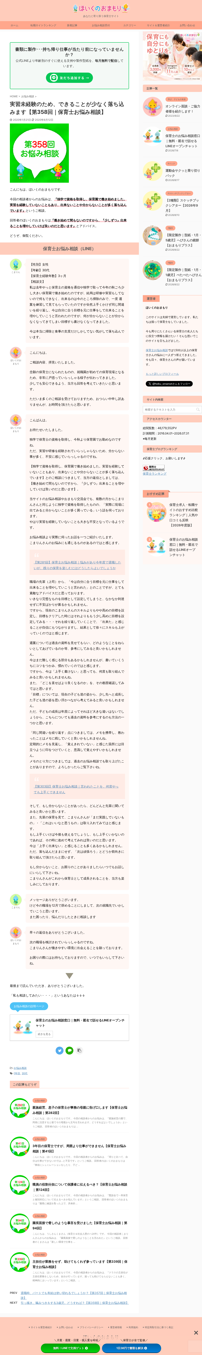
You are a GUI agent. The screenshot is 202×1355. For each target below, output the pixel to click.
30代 (24, 1073)
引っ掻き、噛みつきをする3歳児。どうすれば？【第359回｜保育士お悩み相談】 (75, 1303)
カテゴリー (129, 25)
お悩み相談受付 (101, 25)
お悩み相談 (20, 1068)
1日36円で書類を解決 (129, 1348)
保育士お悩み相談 (157, 350)
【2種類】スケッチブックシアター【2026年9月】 (182, 205)
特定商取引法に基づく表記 (159, 1327)
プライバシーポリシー (91, 1327)
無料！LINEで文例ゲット (68, 1348)
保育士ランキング (154, 473)
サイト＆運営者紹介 (158, 25)
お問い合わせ (187, 25)
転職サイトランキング (43, 25)
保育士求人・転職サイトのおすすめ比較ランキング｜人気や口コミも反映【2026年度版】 (183, 515)
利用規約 (133, 1327)
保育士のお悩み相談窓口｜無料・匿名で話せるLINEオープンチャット (183, 141)
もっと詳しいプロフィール (162, 373)
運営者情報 (116, 1327)
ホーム (14, 25)
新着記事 (72, 25)
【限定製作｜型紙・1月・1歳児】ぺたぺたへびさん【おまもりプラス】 (184, 275)
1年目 (17, 1073)
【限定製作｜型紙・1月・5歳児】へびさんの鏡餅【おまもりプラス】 (184, 240)
